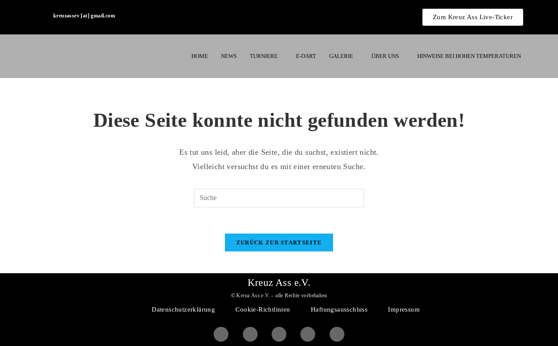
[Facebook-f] (221, 334)
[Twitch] (279, 334)
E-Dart (306, 56)
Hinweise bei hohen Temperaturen (469, 56)
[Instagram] (250, 334)
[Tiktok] (337, 334)
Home (199, 56)
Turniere (264, 56)
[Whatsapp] (307, 334)
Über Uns (385, 56)
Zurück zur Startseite (279, 242)
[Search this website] (279, 197)
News (229, 56)
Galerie (341, 56)
